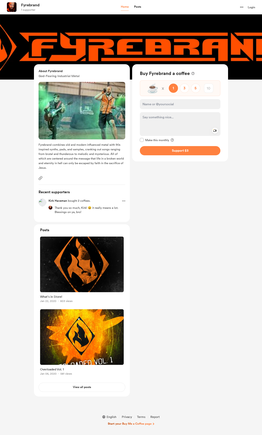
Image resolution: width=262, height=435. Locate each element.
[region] (180, 112)
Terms (141, 417)
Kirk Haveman (58, 200)
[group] (82, 270)
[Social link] (40, 178)
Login (251, 7)
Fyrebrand (30, 5)
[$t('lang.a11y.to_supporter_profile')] (50, 207)
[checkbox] (154, 139)
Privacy (127, 417)
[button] (124, 7)
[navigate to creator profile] (11, 7)
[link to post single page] (82, 270)
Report (155, 417)
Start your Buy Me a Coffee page (130, 423)
